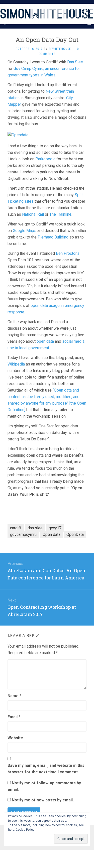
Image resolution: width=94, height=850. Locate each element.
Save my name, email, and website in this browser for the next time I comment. (46, 768)
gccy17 (55, 528)
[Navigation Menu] (89, 23)
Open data (51, 534)
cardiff (16, 528)
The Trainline (60, 214)
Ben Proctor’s (67, 253)
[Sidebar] (5, 23)
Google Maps (24, 230)
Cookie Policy (25, 829)
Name (14, 695)
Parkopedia (45, 159)
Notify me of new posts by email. (43, 800)
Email (14, 716)
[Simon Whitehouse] (47, 14)
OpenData (75, 534)
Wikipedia (16, 364)
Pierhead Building (53, 237)
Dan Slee (75, 62)
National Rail (33, 214)
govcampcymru (23, 534)
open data (45, 341)
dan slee (35, 528)
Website (15, 738)
